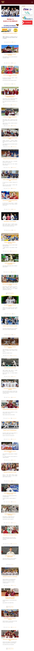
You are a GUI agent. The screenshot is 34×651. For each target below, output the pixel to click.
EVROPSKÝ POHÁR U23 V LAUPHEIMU (10, 576)
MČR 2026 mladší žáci (14, 104)
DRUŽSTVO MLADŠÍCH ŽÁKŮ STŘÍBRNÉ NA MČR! (10, 96)
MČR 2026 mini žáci (14, 146)
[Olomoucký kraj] (27, 18)
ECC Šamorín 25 (14, 522)
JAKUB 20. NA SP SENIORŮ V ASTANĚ (10, 325)
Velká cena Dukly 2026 (14, 355)
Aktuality (9, 104)
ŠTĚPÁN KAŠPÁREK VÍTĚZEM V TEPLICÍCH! (10, 243)
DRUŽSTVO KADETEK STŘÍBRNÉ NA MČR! (10, 117)
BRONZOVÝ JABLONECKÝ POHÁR (10, 472)
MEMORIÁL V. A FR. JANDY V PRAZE (10, 534)
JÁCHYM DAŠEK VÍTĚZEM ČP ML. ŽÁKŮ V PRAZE (10, 284)
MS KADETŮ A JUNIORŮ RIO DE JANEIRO (10, 305)
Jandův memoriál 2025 (14, 543)
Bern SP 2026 (14, 230)
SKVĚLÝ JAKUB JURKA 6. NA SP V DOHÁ (10, 452)
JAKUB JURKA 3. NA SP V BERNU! (10, 221)
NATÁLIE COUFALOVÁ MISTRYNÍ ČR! (10, 158)
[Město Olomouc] (27, 22)
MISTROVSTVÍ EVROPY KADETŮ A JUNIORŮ (10, 389)
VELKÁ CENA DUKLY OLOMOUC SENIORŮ (10, 347)
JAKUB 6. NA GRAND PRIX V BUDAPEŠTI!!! (10, 263)
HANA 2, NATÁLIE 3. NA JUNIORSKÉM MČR (10, 180)
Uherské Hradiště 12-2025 (10, 607)
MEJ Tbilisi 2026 (14, 397)
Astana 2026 (14, 334)
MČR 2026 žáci (14, 209)
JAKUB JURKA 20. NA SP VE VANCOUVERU (10, 556)
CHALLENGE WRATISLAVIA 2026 (10, 367)
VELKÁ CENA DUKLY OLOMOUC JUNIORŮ (10, 619)
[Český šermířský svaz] (27, 9)
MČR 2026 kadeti (14, 125)
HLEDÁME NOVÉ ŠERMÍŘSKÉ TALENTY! (10, 33)
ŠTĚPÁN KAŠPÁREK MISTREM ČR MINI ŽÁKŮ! (10, 138)
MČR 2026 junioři (14, 188)
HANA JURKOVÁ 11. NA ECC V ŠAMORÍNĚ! (9, 514)
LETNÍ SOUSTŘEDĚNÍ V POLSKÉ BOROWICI (10, 55)
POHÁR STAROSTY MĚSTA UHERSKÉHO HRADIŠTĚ (10, 598)
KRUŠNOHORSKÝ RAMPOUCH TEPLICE (10, 409)
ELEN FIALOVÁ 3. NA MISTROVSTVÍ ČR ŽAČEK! (10, 201)
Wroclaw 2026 (14, 376)
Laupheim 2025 (14, 585)
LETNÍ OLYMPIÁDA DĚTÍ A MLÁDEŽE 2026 (10, 75)
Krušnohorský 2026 (14, 418)
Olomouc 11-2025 (14, 627)
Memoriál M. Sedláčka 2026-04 (10, 293)
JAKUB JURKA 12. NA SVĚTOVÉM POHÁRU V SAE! (10, 493)
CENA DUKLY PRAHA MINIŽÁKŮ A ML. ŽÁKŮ (10, 640)
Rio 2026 (14, 313)
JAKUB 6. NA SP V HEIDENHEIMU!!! (9, 430)
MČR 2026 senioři (14, 167)
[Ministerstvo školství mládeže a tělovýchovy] (27, 13)
